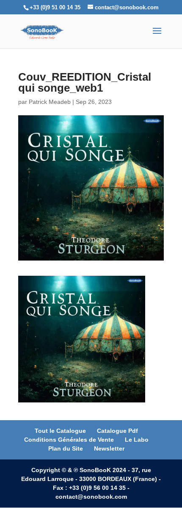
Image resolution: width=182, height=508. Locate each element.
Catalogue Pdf (117, 430)
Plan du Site (65, 448)
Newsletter (109, 448)
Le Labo (137, 439)
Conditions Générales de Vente (69, 439)
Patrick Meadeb (50, 101)
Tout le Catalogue (60, 430)
